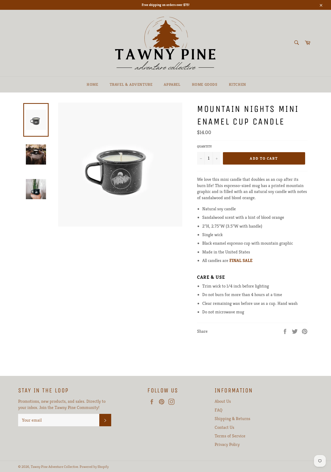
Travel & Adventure (131, 84)
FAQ (218, 410)
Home (92, 84)
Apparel (172, 84)
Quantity (204, 146)
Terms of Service (230, 436)
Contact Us (224, 427)
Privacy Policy (227, 444)
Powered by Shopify (94, 467)
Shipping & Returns (232, 418)
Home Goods (204, 84)
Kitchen (237, 84)
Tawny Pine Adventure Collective (54, 467)
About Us (223, 401)
